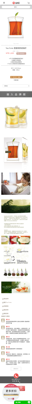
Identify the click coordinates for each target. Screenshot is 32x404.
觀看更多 (16, 368)
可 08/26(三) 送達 (16, 77)
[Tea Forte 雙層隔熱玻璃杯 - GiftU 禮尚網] (16, 3)
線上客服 (18, 402)
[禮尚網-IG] (21, 388)
